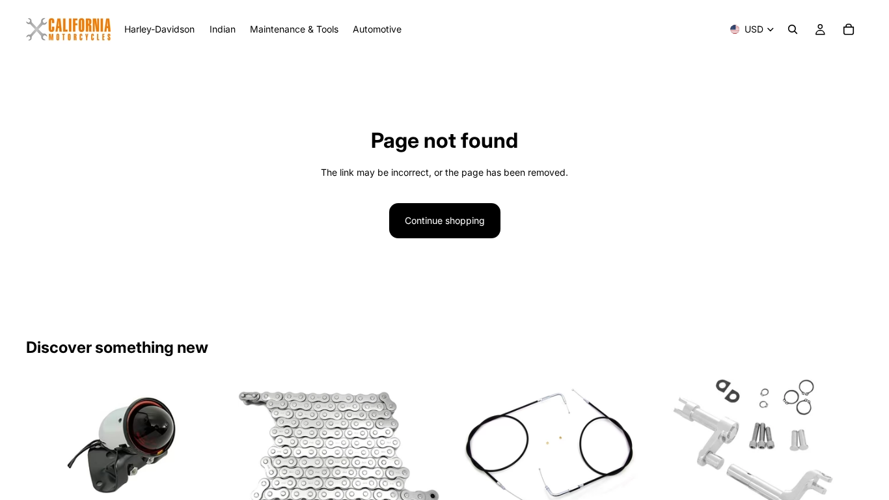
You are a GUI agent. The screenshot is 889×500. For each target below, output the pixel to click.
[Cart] (848, 29)
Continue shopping (445, 220)
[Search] (792, 29)
